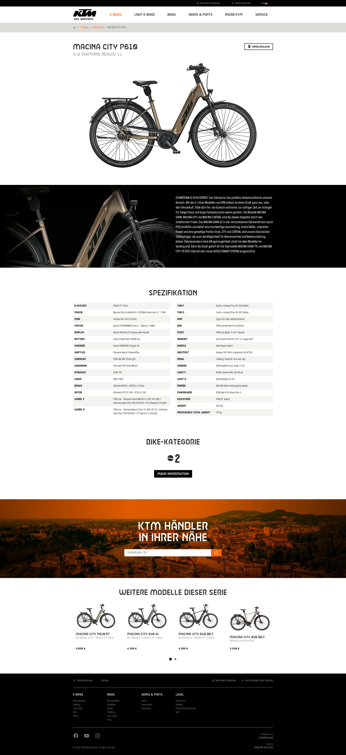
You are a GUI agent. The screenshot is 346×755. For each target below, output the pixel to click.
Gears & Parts (152, 695)
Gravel (110, 708)
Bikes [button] (171, 14)
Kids (109, 720)
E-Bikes (84, 27)
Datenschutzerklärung (186, 708)
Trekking (77, 704)
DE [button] (263, 3)
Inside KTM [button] (234, 14)
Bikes (111, 695)
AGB (177, 712)
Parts (143, 701)
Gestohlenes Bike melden (258, 680)
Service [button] (261, 14)
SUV (74, 712)
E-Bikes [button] (115, 14)
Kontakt (179, 704)
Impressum (181, 701)
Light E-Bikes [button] (144, 14)
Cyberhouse (265, 738)
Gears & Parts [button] (200, 14)
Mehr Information (173, 474)
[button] (170, 659)
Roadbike (111, 704)
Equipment (146, 708)
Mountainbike (79, 701)
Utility (75, 716)
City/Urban (98, 27)
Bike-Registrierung (209, 3)
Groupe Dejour (263, 748)
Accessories (146, 704)
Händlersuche (242, 3)
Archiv (105, 680)
